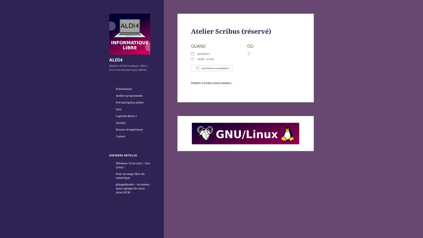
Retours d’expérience (129, 129)
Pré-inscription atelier (130, 102)
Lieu (118, 109)
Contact (120, 136)
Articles (121, 123)
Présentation (124, 89)
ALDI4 (115, 60)
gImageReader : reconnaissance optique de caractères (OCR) (133, 188)
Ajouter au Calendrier (214, 68)
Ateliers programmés (129, 96)
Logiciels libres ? (126, 116)
